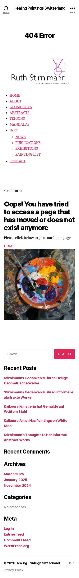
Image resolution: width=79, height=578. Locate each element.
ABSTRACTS (19, 113)
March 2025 (14, 474)
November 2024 (17, 485)
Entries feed (14, 534)
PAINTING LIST (28, 154)
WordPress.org (16, 546)
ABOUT (15, 101)
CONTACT (18, 161)
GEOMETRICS (21, 107)
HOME (15, 95)
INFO (14, 130)
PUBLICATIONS (28, 143)
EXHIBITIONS (26, 148)
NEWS (20, 137)
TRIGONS (17, 118)
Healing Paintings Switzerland (39, 8)
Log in (9, 529)
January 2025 (15, 480)
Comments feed (17, 540)
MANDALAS (20, 124)
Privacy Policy (13, 570)
